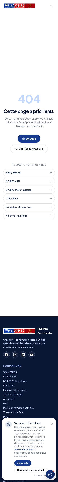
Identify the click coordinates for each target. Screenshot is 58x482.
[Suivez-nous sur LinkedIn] (23, 354)
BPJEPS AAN (13, 181)
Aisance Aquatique (16, 215)
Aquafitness (9, 399)
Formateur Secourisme (19, 207)
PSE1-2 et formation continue (18, 408)
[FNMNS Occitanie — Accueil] (19, 6)
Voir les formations (31, 148)
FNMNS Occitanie (44, 331)
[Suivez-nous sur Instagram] (15, 354)
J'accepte (23, 463)
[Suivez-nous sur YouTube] (31, 354)
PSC (5, 403)
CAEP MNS (12, 198)
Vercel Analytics (23, 449)
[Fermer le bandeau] (52, 423)
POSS (6, 416)
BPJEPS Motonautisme (18, 189)
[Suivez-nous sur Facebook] (6, 354)
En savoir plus (40, 475)
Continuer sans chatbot (30, 470)
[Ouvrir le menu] (51, 6)
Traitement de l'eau (13, 412)
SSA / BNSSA (13, 172)
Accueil (31, 138)
